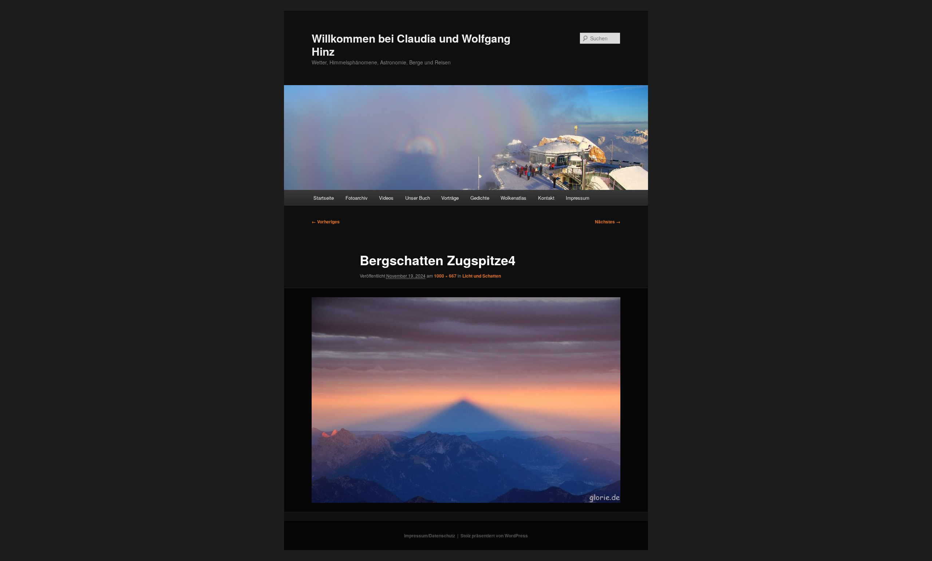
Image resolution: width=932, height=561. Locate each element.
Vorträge (450, 197)
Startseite (323, 197)
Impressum (577, 197)
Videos (386, 197)
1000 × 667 (445, 275)
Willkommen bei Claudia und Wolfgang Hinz (411, 44)
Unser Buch (417, 197)
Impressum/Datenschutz (429, 535)
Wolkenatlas (513, 197)
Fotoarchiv (356, 197)
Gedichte (479, 197)
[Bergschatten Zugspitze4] (466, 400)
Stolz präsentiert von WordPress (494, 535)
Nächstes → (607, 221)
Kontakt (546, 197)
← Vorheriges (326, 221)
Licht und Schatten (481, 275)
